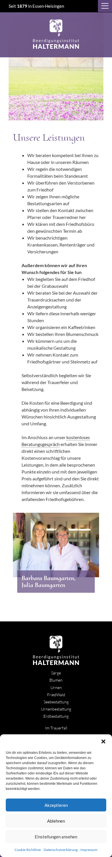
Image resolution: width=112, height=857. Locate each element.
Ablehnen (56, 820)
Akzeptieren (56, 805)
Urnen (56, 687)
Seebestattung (56, 701)
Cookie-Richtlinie (28, 850)
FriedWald (56, 694)
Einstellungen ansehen (56, 836)
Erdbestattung (56, 716)
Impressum (88, 850)
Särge (56, 672)
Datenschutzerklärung (61, 850)
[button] (103, 741)
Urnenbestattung (56, 709)
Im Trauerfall (56, 727)
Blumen (56, 680)
